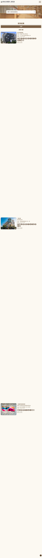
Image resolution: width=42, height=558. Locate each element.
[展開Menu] (40, 1)
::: (0, 0)
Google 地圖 (20, 42)
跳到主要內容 (2, 0)
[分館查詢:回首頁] (8, 2)
